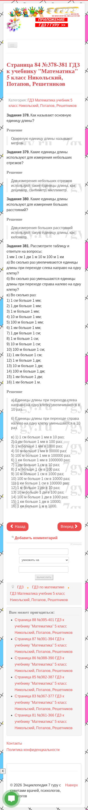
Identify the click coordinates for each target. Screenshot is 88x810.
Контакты (14, 743)
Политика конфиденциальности (33, 750)
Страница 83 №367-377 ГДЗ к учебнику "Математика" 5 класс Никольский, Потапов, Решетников (44, 702)
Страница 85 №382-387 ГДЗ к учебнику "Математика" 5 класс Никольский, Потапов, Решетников (44, 683)
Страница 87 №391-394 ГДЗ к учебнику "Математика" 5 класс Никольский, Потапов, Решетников (44, 645)
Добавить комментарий (36, 538)
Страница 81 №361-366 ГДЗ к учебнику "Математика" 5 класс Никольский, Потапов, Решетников (44, 721)
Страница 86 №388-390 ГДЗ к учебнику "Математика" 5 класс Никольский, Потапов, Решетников (44, 664)
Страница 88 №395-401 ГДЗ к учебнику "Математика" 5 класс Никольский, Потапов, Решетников (44, 626)
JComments (76, 544)
